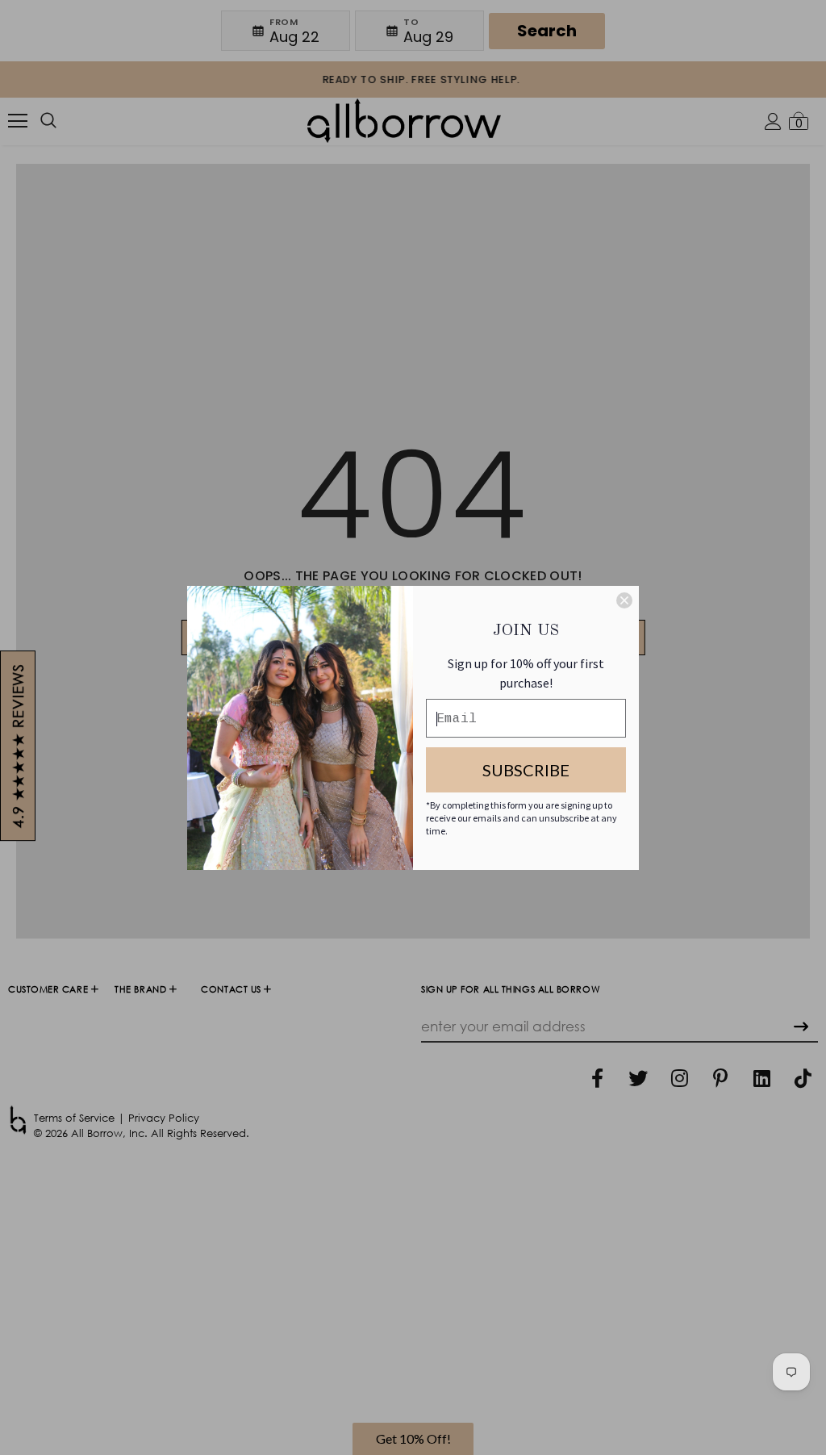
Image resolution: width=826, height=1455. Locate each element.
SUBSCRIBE (525, 770)
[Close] (624, 600)
